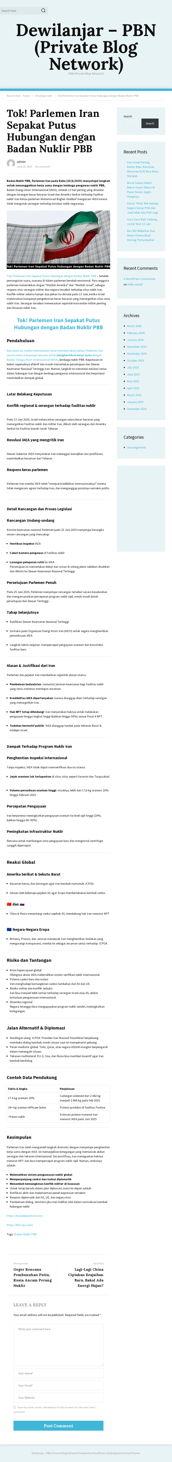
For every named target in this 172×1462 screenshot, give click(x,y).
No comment (42, 166)
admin (21, 161)
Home (26, 95)
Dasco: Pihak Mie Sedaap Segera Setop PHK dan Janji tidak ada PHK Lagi (142, 207)
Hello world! (135, 284)
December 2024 (136, 409)
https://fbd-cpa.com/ (20, 1225)
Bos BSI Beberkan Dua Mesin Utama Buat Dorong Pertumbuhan (141, 235)
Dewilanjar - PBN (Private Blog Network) (55, 1453)
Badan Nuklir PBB (25, 1234)
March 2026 (134, 326)
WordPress (99, 1453)
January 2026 (135, 340)
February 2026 (136, 333)
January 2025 (135, 402)
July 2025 (133, 367)
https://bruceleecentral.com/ (25, 1216)
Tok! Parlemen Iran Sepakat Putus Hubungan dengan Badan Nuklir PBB (51, 276)
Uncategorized (43, 95)
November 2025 (137, 354)
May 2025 (133, 381)
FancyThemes (132, 1453)
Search (128, 116)
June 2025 (133, 374)
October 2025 (135, 360)
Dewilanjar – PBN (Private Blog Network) (86, 46)
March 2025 (134, 395)
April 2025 (133, 388)
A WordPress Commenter (140, 279)
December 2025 (136, 347)
